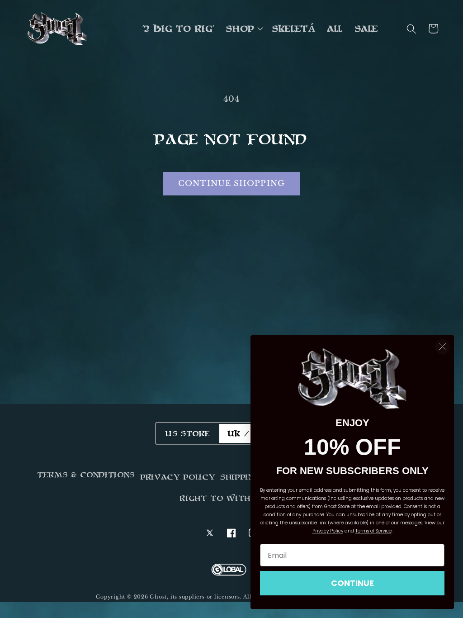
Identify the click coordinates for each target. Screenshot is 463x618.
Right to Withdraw (228, 498)
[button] (244, 29)
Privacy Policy (178, 477)
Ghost (158, 597)
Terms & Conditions (86, 475)
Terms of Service (373, 531)
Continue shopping (231, 183)
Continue (352, 583)
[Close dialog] (442, 347)
